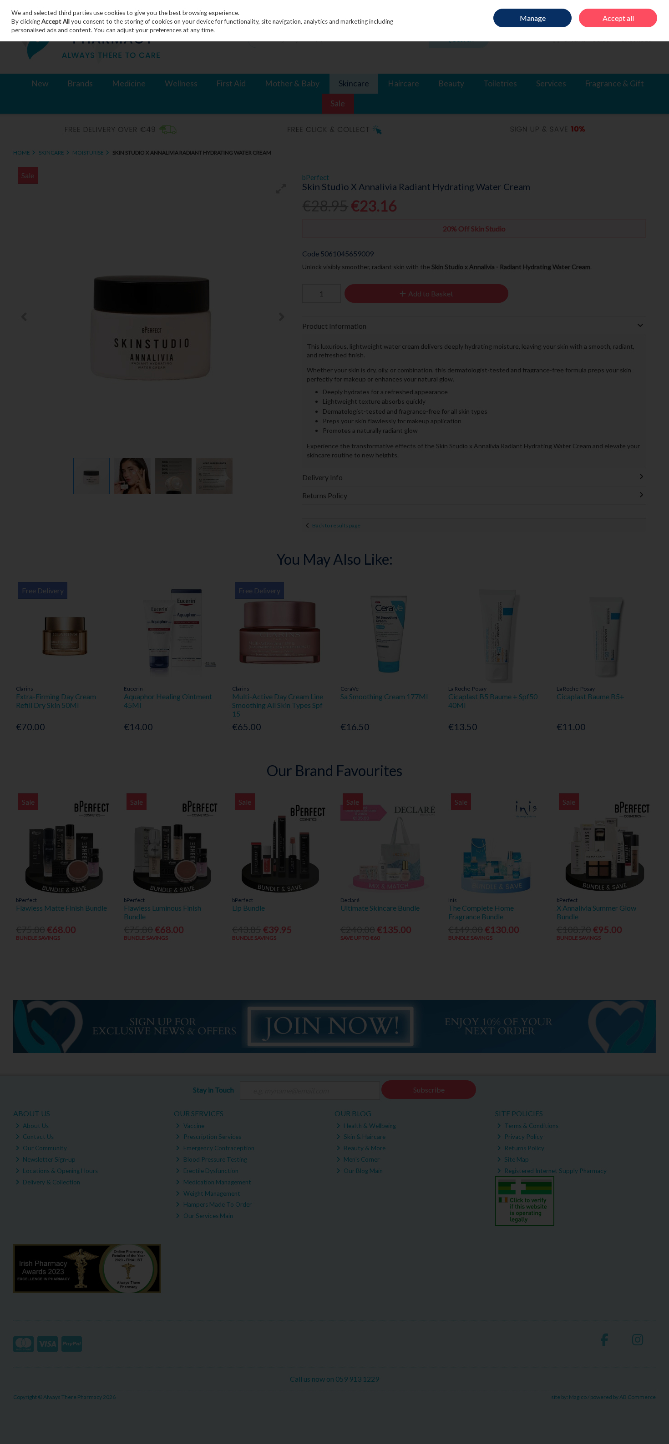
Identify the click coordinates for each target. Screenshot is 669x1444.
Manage (533, 18)
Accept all (618, 18)
